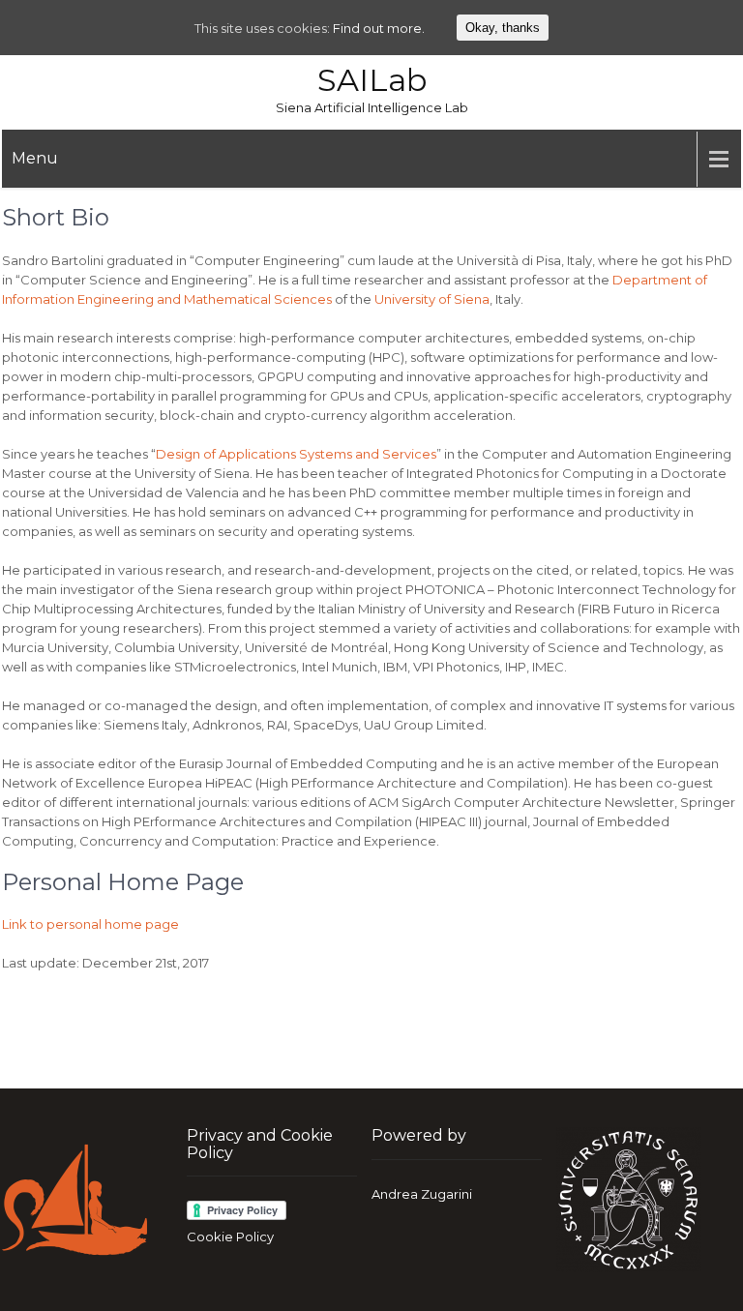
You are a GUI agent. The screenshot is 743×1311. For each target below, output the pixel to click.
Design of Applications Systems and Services (296, 454)
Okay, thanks (502, 27)
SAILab (372, 80)
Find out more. (379, 28)
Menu (35, 158)
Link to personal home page (90, 924)
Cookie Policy (230, 1236)
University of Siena (432, 299)
